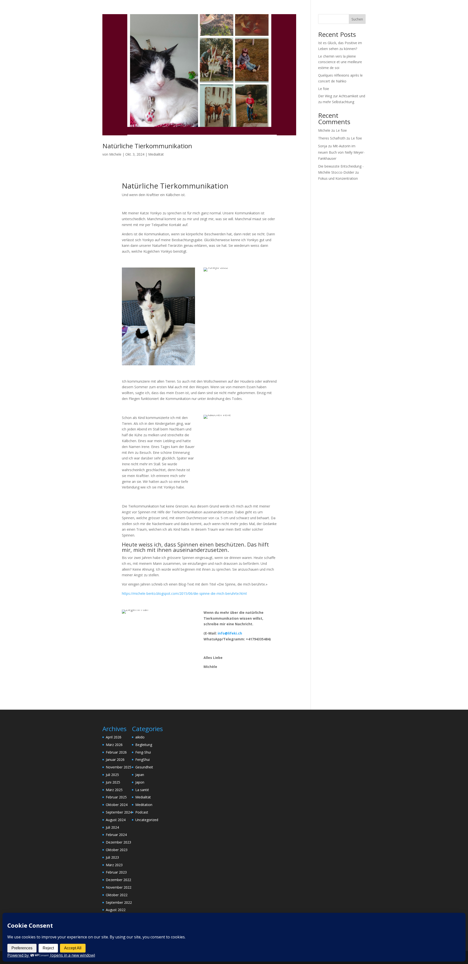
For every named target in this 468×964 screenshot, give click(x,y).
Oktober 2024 (116, 804)
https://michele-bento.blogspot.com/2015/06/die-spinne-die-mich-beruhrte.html (184, 593)
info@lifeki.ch (230, 633)
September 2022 (119, 902)
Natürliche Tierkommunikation (147, 145)
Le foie (323, 88)
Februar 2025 (116, 797)
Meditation (143, 804)
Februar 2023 (116, 872)
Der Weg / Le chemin (129, 10)
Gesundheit (144, 767)
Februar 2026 (116, 752)
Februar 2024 (116, 834)
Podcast (141, 812)
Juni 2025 (113, 782)
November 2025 (118, 767)
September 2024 (119, 812)
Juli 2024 (112, 827)
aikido (140, 737)
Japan (139, 774)
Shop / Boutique (327, 10)
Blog (351, 10)
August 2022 (116, 909)
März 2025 (114, 789)
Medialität (156, 154)
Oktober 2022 (116, 895)
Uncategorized (146, 819)
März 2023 (114, 865)
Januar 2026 (115, 759)
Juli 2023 (112, 857)
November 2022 (118, 887)
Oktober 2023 (116, 849)
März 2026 (114, 744)
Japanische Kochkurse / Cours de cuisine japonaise (264, 10)
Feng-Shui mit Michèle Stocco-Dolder (184, 10)
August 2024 (116, 819)
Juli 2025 (112, 774)
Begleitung (143, 744)
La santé (142, 789)
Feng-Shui (143, 752)
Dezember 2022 (118, 879)
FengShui (142, 759)
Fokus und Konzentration (338, 178)
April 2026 (113, 737)
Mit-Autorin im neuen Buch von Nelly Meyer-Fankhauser (341, 152)
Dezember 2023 (118, 842)
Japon (139, 782)
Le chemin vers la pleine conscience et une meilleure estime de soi (340, 62)
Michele (115, 154)
